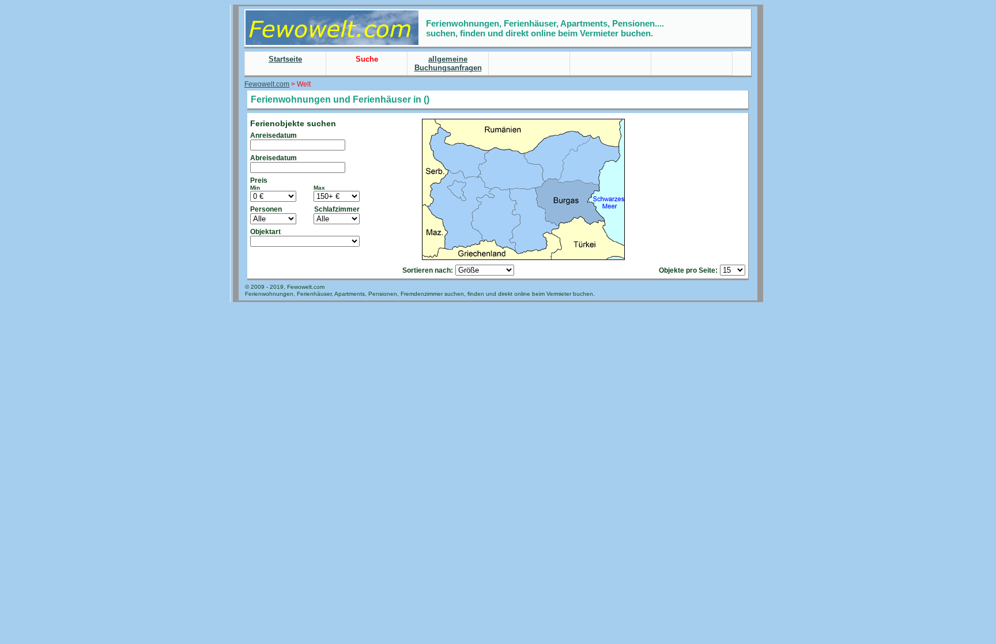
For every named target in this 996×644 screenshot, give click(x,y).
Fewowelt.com (266, 84)
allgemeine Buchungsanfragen (448, 63)
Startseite (285, 59)
